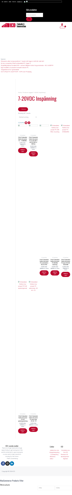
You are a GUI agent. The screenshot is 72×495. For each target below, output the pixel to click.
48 (23, 122)
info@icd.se (19, 1)
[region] (44, 85)
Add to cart (23, 150)
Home (20, 92)
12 (18, 122)
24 (20, 122)
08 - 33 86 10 (4, 1)
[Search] (29, 19)
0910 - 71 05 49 (12, 1)
